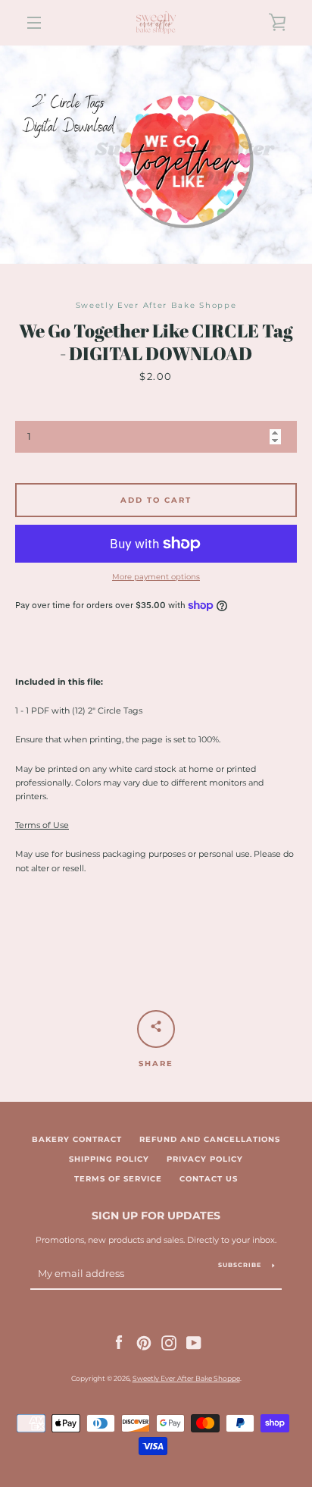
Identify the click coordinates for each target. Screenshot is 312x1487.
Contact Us (208, 1179)
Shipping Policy (109, 1159)
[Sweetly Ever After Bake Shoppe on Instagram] (168, 1342)
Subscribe (239, 1265)
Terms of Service (118, 1179)
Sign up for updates (156, 1215)
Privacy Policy (205, 1159)
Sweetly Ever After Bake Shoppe (186, 1378)
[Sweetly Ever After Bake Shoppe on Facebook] (118, 1342)
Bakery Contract (77, 1139)
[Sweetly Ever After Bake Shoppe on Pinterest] (143, 1342)
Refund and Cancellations (209, 1139)
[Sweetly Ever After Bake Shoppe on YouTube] (193, 1342)
